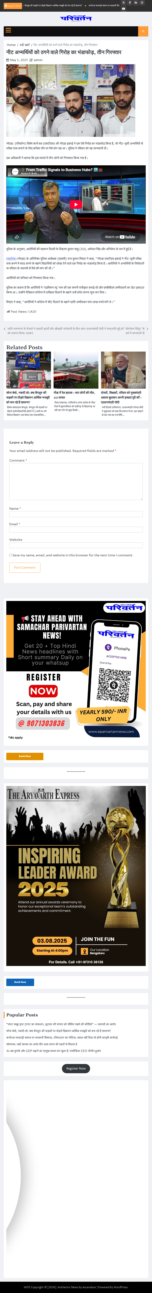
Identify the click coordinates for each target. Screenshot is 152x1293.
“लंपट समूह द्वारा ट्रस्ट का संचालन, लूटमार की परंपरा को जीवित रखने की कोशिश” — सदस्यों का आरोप (61, 1024)
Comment (18, 460)
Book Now (25, 756)
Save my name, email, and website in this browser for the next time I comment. (72, 555)
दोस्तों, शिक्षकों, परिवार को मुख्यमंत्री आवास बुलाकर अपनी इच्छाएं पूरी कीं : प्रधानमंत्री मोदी (121, 398)
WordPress (121, 1287)
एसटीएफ (11, 259)
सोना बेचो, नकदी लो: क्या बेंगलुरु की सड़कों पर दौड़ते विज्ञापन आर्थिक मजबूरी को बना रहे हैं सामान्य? (28, 398)
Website (15, 540)
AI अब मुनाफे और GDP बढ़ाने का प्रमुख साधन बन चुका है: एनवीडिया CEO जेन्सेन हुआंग (53, 1051)
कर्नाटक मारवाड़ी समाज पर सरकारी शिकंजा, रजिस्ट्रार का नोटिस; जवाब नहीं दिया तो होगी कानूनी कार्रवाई (62, 1038)
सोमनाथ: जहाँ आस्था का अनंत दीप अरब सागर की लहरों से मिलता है (41, 1044)
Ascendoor (89, 1287)
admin (38, 60)
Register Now (76, 1069)
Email (14, 524)
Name (15, 509)
